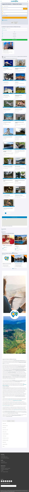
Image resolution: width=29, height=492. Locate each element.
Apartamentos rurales (5, 429)
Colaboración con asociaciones (4, 469)
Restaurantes (4, 442)
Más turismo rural (25, 234)
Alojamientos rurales (5, 425)
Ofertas (3, 446)
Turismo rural (4, 423)
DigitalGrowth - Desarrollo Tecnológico (5, 468)
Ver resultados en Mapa (14, 217)
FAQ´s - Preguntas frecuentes (4, 471)
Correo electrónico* (3, 484)
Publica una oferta (4, 254)
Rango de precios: (4, 15)
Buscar (4, 17)
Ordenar (6, 28)
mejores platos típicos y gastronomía (18, 409)
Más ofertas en (23, 254)
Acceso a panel (3, 461)
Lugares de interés (5, 444)
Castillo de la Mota (10, 399)
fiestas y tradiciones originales (5, 405)
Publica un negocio (4, 234)
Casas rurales (4, 427)
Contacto (2, 470)
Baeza (4, 249)
